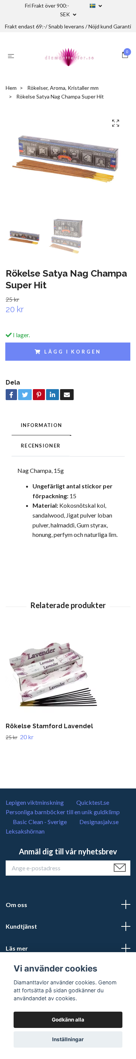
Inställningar (68, 1039)
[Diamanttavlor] (69, 55)
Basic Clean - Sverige (40, 821)
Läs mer (17, 948)
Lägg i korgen (72, 352)
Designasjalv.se (99, 821)
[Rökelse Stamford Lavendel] (68, 675)
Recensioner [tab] (40, 446)
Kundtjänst (21, 926)
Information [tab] (41, 425)
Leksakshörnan (25, 831)
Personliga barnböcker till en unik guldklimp (63, 811)
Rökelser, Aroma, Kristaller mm (63, 87)
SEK (65, 14)
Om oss (16, 904)
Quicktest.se (92, 802)
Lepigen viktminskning (35, 802)
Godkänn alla (68, 1020)
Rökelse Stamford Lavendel (49, 726)
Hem (11, 87)
